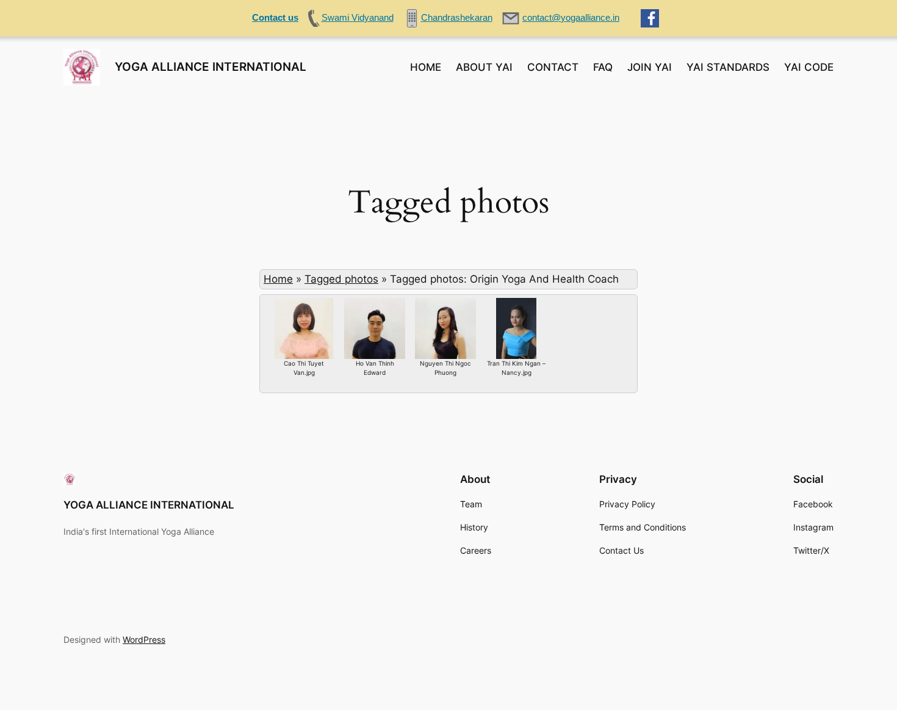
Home (278, 279)
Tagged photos (341, 279)
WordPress (144, 639)
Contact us (275, 17)
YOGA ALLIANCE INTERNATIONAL (210, 66)
